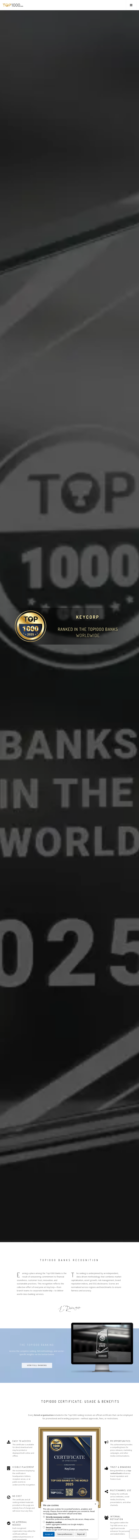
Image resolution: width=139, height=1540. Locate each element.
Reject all (81, 1534)
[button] (131, 5)
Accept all (49, 1534)
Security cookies (53, 1527)
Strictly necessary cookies (58, 1517)
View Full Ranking (37, 1365)
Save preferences (64, 1534)
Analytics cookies (54, 1522)
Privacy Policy (51, 1513)
